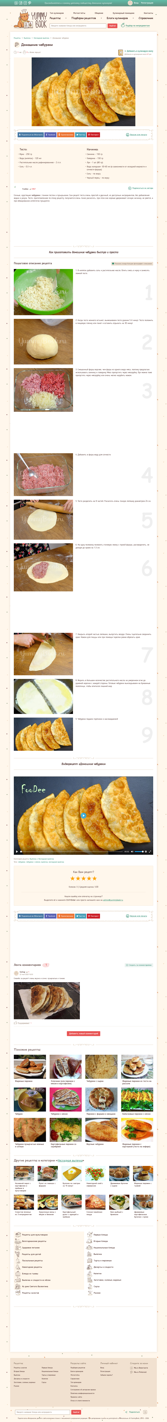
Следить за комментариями (140, 965)
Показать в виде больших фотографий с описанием (133, 264)
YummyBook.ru (30, 19)
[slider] (71, 851)
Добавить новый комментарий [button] (83, 1034)
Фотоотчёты (79, 13)
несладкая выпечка (56, 862)
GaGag (22, 972)
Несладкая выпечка (46, 859)
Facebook (51, 135)
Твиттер (82, 135)
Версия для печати (138, 135)
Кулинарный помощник (123, 13)
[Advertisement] (83, 222)
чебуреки (21, 862)
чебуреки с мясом (33, 862)
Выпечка (33, 859)
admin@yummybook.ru (113, 900)
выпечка (44, 862)
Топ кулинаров (57, 13)
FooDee (25, 189)
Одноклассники (67, 135)
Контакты (148, 13)
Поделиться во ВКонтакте (32, 135)
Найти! (112, 26)
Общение (99, 13)
